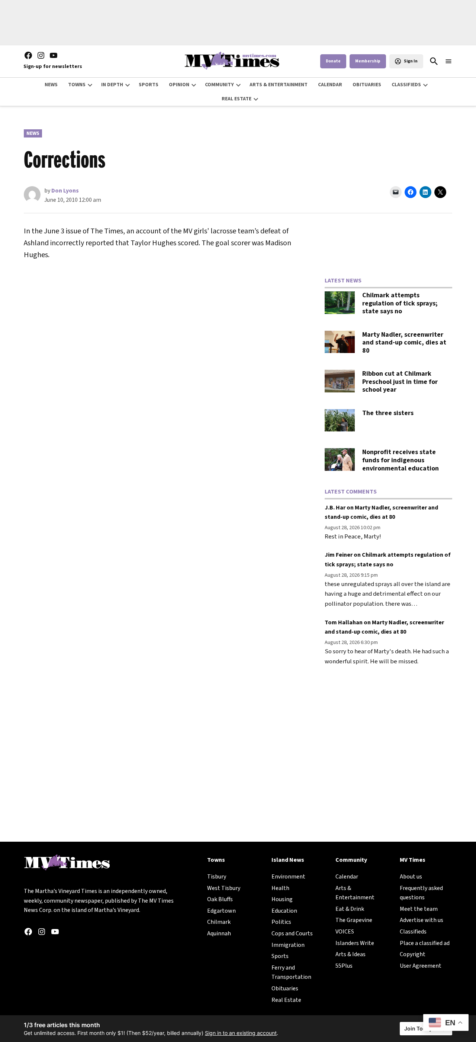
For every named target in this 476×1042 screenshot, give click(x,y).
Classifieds (413, 932)
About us (411, 877)
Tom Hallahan (344, 622)
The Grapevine (353, 920)
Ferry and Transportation (291, 972)
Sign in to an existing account (241, 1033)
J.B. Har (335, 508)
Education (284, 911)
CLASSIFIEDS (406, 84)
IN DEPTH (112, 84)
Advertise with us (421, 920)
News (32, 133)
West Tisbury (223, 888)
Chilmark (219, 922)
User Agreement (420, 966)
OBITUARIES (367, 84)
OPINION (179, 84)
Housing (282, 899)
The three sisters (388, 413)
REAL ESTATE (236, 99)
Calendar (346, 877)
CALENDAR (330, 84)
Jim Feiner (339, 555)
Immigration (288, 945)
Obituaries (284, 988)
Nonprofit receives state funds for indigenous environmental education (400, 460)
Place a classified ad (425, 943)
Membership (367, 61)
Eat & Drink (349, 909)
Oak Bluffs (220, 899)
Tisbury (216, 877)
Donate (333, 61)
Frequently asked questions (421, 893)
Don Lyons (65, 191)
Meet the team (419, 909)
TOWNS (77, 84)
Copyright (412, 954)
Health (280, 888)
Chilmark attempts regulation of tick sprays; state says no (400, 303)
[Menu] (448, 61)
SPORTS (148, 84)
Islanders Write (354, 943)
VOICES (344, 932)
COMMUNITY (219, 84)
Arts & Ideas (350, 954)
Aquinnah (219, 933)
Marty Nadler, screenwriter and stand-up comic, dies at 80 (404, 342)
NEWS (51, 84)
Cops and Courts (292, 933)
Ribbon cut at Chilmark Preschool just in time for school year (400, 381)
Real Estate (286, 1000)
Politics (281, 922)
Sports (280, 956)
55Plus (344, 966)
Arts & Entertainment (354, 893)
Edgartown (221, 911)
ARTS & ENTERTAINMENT (279, 84)
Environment (288, 877)
